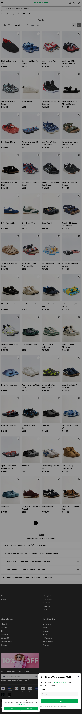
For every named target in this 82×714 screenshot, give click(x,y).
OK (12, 709)
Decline (29, 709)
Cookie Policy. (21, 704)
